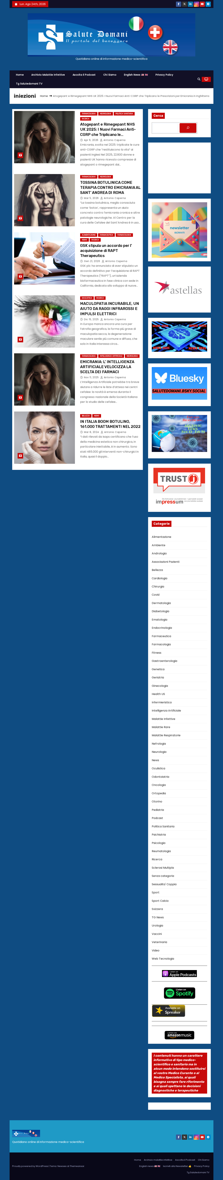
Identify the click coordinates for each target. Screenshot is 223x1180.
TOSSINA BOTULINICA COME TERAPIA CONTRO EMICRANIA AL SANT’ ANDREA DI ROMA (110, 187)
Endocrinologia (162, 628)
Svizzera (157, 909)
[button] (199, 79)
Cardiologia (159, 578)
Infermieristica (162, 702)
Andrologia (159, 553)
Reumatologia (161, 851)
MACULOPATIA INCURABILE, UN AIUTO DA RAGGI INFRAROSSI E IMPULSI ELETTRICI (109, 308)
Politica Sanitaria (124, 113)
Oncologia (159, 785)
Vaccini (157, 934)
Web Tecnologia (163, 959)
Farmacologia (89, 113)
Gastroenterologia (164, 661)
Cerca (158, 116)
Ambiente (158, 545)
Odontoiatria (160, 777)
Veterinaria (159, 942)
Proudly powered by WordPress (30, 1166)
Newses (62, 1166)
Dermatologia (161, 603)
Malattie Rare (161, 727)
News (84, 240)
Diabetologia (160, 611)
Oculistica (87, 298)
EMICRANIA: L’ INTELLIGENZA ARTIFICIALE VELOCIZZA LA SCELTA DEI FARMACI (107, 366)
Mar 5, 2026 (91, 198)
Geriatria (158, 677)
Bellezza (86, 415)
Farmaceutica (106, 235)
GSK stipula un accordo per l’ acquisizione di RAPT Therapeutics (106, 250)
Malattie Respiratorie (166, 735)
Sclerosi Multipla (163, 868)
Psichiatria (159, 835)
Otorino (157, 802)
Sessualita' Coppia (164, 884)
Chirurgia (158, 587)
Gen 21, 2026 (92, 261)
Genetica (158, 669)
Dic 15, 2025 (91, 319)
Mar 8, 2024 (92, 432)
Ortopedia (159, 793)
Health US (158, 694)
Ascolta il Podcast (84, 74)
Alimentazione (88, 235)
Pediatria (158, 810)
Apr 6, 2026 (91, 140)
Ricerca (85, 118)
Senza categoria (163, 876)
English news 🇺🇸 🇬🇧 (136, 74)
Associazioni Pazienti (165, 562)
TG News (158, 917)
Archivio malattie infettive (48, 74)
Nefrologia (159, 744)
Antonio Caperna (114, 140)
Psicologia (158, 843)
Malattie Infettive (163, 719)
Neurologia (105, 113)
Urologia (157, 926)
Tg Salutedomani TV (29, 83)
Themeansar (77, 1166)
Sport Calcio (160, 901)
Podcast (157, 818)
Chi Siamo (110, 74)
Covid (155, 595)
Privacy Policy (164, 74)
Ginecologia (160, 686)
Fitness (156, 653)
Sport (155, 892)
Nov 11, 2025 (91, 377)
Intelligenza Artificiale (111, 356)
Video (155, 950)
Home (20, 74)
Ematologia (159, 620)
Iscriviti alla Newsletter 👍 (177, 1166)
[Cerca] (188, 128)
